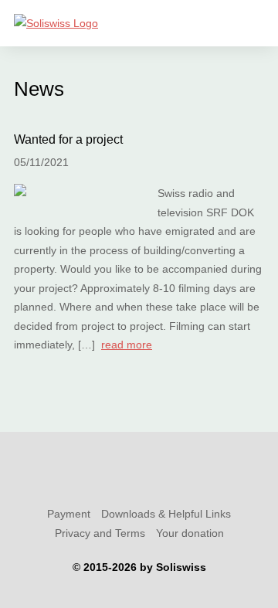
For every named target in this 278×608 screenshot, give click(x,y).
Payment (68, 514)
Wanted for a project (68, 139)
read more (126, 344)
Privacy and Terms (100, 533)
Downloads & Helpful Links (166, 514)
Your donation (190, 533)
